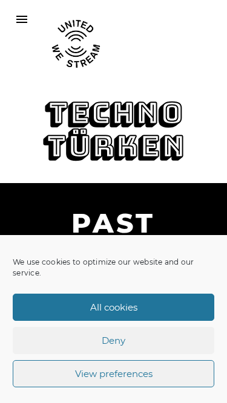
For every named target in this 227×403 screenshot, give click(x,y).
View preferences (114, 373)
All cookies (113, 307)
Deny (113, 340)
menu (22, 19)
